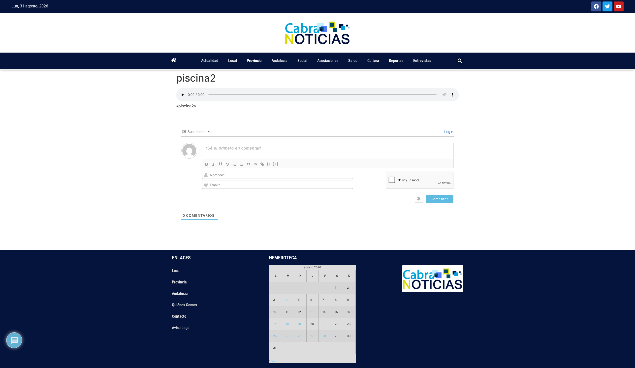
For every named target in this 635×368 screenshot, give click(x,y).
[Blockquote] (248, 164)
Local (232, 60)
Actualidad (209, 60)
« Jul (272, 360)
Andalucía (279, 60)
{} (268, 164)
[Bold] (206, 164)
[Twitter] (607, 6)
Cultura (373, 60)
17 (274, 324)
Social (302, 60)
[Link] (262, 164)
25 (287, 336)
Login (448, 131)
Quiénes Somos (184, 305)
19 (299, 324)
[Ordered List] (234, 164)
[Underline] (220, 164)
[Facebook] (596, 6)
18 (287, 324)
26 (299, 336)
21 (323, 324)
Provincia (254, 60)
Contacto (179, 316)
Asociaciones (327, 60)
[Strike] (227, 164)
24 (275, 336)
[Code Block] (255, 164)
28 (324, 336)
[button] (460, 61)
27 (312, 336)
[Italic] (213, 164)
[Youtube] (619, 6)
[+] (275, 164)
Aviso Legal (181, 327)
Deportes (396, 60)
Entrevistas (422, 60)
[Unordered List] (241, 164)
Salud (352, 60)
